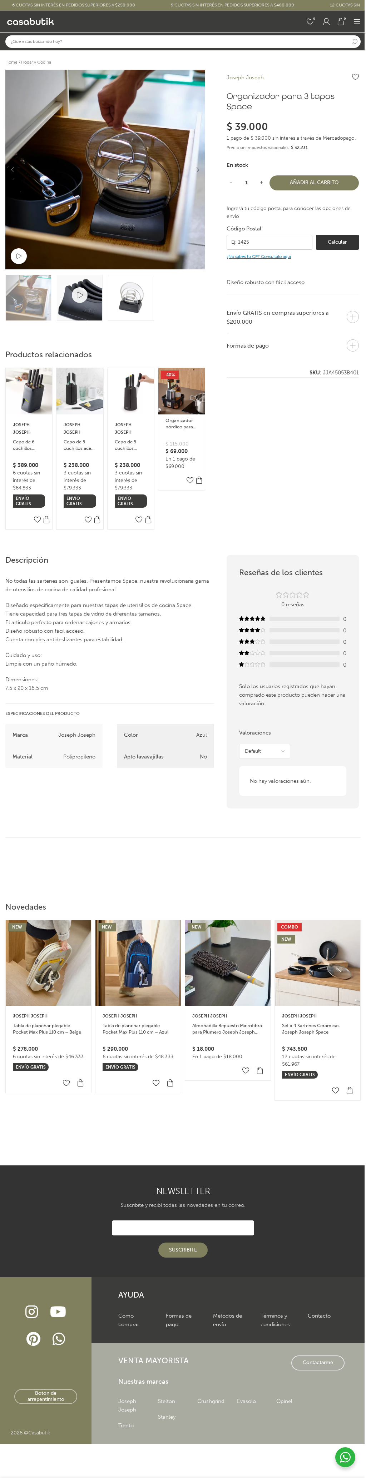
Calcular (337, 242)
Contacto (319, 1316)
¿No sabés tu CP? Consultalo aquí (259, 256)
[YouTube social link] (58, 1312)
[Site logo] (30, 21)
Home (11, 62)
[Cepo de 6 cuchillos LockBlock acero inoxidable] (29, 391)
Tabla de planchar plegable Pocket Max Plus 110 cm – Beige (47, 1029)
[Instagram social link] (32, 1312)
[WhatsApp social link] (58, 1339)
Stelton (166, 1401)
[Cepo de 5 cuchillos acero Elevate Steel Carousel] (79, 391)
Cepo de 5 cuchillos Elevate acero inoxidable (129, 445)
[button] (12, 170)
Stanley (166, 1417)
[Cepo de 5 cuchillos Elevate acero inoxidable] (131, 391)
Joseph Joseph (245, 77)
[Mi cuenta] (326, 21)
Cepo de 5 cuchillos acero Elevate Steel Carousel (80, 445)
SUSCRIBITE (183, 1250)
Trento (126, 1425)
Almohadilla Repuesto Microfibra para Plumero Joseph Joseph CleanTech (227, 1029)
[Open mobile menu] (357, 21)
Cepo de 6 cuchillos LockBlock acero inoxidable (24, 445)
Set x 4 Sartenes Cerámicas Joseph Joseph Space (311, 1029)
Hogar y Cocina (36, 62)
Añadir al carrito (314, 182)
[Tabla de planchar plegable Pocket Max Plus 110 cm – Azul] (138, 963)
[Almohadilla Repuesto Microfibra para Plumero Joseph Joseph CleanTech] (228, 963)
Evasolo (246, 1401)
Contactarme (318, 1362)
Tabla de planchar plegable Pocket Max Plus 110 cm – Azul (135, 1029)
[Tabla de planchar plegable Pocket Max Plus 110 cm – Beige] (48, 963)
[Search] (354, 41)
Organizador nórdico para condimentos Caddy (179, 424)
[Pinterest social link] (33, 1339)
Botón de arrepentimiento (46, 1396)
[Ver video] (19, 256)
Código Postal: (245, 228)
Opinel (284, 1401)
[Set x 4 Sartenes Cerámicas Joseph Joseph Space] (317, 963)
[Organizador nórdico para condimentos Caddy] (181, 391)
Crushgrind (210, 1401)
